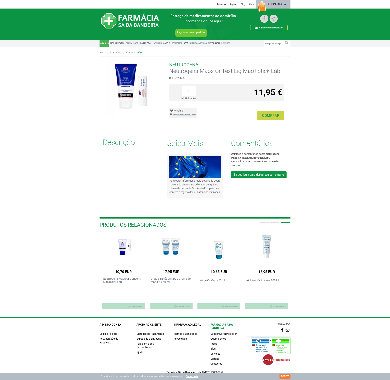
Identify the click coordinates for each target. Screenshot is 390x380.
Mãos (139, 52)
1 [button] (264, 224)
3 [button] (285, 224)
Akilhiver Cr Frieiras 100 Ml (262, 280)
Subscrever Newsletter (271, 27)
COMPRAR (270, 115)
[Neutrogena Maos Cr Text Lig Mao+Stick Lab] (131, 87)
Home (103, 52)
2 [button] (274, 224)
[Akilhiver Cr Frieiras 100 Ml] (266, 246)
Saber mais (192, 376)
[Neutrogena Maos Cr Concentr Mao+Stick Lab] (123, 246)
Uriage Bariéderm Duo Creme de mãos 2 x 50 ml (171, 280)
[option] (123, 271)
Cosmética (116, 52)
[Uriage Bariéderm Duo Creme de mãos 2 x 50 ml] (171, 246)
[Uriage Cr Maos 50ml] (218, 246)
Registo (233, 4)
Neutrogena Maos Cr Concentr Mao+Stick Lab (122, 280)
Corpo (129, 52)
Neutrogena (183, 64)
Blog (243, 4)
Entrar (220, 4)
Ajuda (251, 4)
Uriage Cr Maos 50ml (211, 280)
